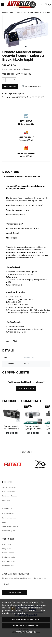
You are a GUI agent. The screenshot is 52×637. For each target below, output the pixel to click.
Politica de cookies (29, 608)
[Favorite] (46, 4)
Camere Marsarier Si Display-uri (29, 12)
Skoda (26, 363)
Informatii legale (8, 531)
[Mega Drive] (39, 469)
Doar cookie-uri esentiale (26, 625)
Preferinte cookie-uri (26, 632)
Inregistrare (6, 548)
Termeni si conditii (9, 487)
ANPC (4, 522)
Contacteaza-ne (8, 514)
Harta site (6, 500)
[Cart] (49, 4)
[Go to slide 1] (25, 46)
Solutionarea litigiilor (10, 526)
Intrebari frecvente (9, 518)
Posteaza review (26, 388)
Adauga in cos (10, 86)
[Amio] (12, 469)
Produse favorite (8, 557)
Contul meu (6, 544)
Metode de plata (8, 561)
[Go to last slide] (7, 465)
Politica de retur (8, 566)
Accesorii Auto (7, 12)
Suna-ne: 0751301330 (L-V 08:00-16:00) (25, 97)
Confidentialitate (8, 492)
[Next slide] (45, 420)
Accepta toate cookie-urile (26, 619)
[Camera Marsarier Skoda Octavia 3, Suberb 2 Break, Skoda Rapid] (11, 414)
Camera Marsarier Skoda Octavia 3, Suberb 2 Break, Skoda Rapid (12, 427)
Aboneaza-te (14, 592)
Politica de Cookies (9, 496)
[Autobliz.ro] (22, 4)
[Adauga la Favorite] (18, 420)
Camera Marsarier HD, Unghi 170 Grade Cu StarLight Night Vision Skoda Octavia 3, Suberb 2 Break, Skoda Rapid (32, 427)
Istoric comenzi (8, 553)
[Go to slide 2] (26, 46)
